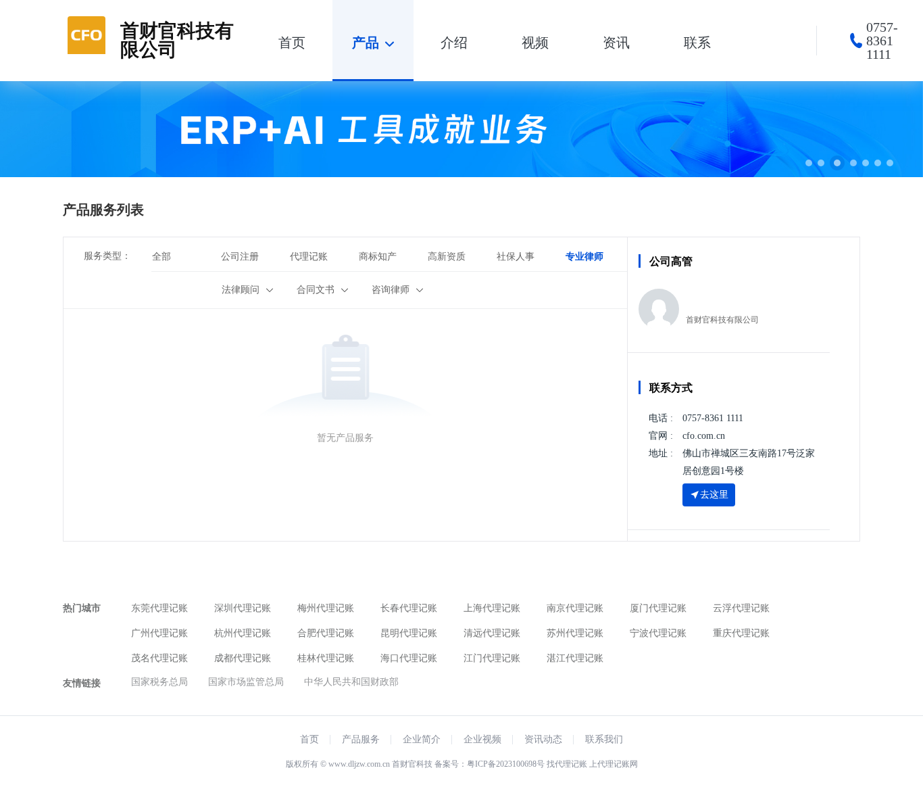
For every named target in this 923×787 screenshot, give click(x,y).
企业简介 (422, 739)
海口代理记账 (408, 658)
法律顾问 (240, 290)
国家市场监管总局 (246, 682)
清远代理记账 (492, 633)
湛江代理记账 (575, 658)
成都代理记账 (242, 658)
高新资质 (447, 257)
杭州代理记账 (242, 633)
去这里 (714, 495)
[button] (808, 163)
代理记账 (309, 257)
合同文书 (315, 290)
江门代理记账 (492, 658)
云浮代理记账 (741, 608)
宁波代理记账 (658, 633)
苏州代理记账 (575, 633)
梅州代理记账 (325, 608)
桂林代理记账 (325, 658)
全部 (161, 257)
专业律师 (584, 257)
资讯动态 (543, 739)
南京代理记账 (575, 608)
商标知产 (378, 257)
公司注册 (240, 257)
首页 (309, 739)
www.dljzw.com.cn (359, 764)
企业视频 (482, 739)
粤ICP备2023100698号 (506, 764)
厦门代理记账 (658, 608)
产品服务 (361, 739)
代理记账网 (617, 764)
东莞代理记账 (159, 608)
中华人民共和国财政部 (351, 682)
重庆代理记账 (741, 633)
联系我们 (604, 739)
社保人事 (515, 257)
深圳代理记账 (242, 608)
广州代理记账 (159, 633)
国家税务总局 (159, 682)
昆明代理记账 (408, 633)
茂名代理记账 (159, 658)
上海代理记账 (492, 608)
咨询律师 (390, 290)
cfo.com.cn (703, 436)
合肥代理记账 (325, 633)
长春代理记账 (408, 608)
